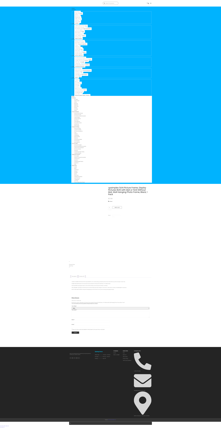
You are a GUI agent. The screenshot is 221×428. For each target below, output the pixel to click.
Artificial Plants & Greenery (78, 113)
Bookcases (76, 103)
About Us (124, 354)
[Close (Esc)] (1, 425)
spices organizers (77, 142)
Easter (75, 164)
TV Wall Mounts (76, 179)
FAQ (124, 352)
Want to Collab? (116, 354)
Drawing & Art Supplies (78, 144)
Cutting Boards (76, 135)
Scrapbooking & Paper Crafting (79, 151)
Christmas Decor (77, 158)
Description (74, 276)
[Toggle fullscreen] (5, 425)
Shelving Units (76, 124)
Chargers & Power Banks (78, 176)
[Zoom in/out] (8, 425)
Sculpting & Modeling (77, 153)
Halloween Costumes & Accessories (80, 157)
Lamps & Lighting (77, 117)
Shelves (75, 102)
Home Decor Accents (77, 114)
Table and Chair (76, 100)
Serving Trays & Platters (78, 139)
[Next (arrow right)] (3, 427)
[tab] (74, 276)
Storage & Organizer (77, 118)
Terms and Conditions (127, 360)
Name (73, 319)
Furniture (74, 97)
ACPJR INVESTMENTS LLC (112, 419)
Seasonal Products (76, 154)
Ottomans (75, 107)
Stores (114, 352)
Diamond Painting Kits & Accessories (80, 146)
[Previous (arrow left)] (1, 427)
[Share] (3, 425)
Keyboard (75, 171)
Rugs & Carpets (76, 125)
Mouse (75, 168)
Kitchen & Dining (75, 126)
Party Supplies (76, 155)
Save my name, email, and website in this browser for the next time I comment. (89, 329)
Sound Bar (76, 172)
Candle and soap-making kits (79, 147)
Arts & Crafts (75, 143)
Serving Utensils (76, 140)
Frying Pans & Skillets (77, 129)
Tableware (76, 133)
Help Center (125, 356)
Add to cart (117, 207)
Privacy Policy (125, 358)
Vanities (75, 110)
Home (73, 96)
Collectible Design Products (78, 161)
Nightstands (76, 104)
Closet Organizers (77, 121)
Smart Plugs (76, 180)
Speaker (75, 173)
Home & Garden (75, 111)
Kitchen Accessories (77, 128)
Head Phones (76, 169)
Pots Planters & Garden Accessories (80, 115)
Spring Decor (76, 162)
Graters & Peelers (77, 136)
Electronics (74, 165)
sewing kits (76, 150)
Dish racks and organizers (78, 131)
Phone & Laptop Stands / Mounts (79, 182)
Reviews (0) (81, 276)
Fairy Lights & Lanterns (78, 122)
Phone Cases (76, 175)
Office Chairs (76, 106)
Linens (75, 132)
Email (73, 324)
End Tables (76, 99)
